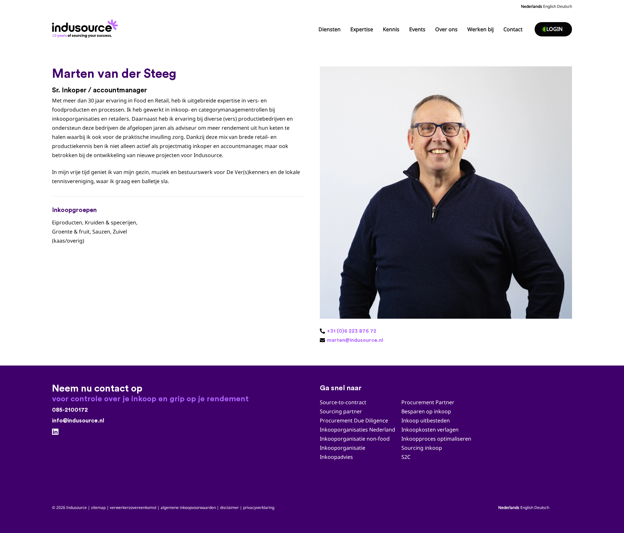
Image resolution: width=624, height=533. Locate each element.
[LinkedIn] (55, 431)
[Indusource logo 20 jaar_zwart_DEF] (86, 26)
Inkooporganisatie (342, 447)
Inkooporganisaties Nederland (357, 429)
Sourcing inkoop (422, 447)
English (549, 6)
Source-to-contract (343, 402)
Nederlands (531, 6)
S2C (405, 456)
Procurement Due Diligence (354, 420)
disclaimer (229, 507)
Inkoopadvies (336, 456)
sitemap (98, 507)
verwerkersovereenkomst (133, 507)
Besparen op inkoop (426, 411)
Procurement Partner (427, 402)
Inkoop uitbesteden (425, 420)
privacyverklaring (258, 507)
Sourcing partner (341, 411)
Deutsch (564, 6)
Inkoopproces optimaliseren (436, 438)
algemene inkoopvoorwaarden (188, 507)
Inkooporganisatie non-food (355, 438)
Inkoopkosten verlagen (430, 429)
